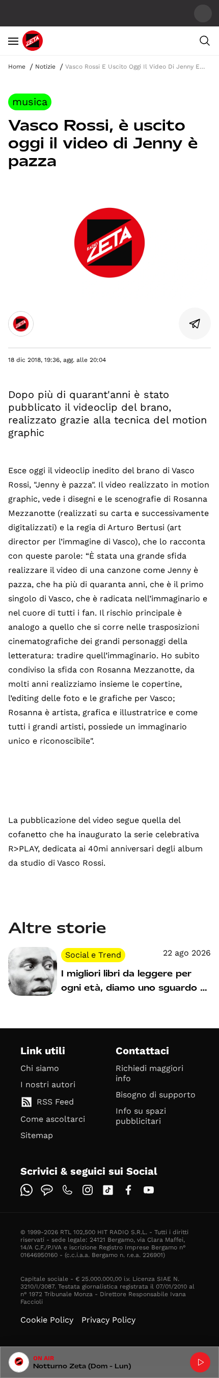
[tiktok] (108, 1190)
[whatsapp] (26, 1190)
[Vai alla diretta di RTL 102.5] (200, 1362)
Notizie (45, 66)
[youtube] (149, 1190)
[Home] (32, 40)
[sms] (47, 1190)
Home (16, 66)
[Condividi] (195, 324)
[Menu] (13, 40)
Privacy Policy (108, 1320)
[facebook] (128, 1190)
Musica (29, 102)
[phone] (67, 1190)
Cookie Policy (46, 1320)
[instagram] (87, 1190)
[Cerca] (205, 41)
